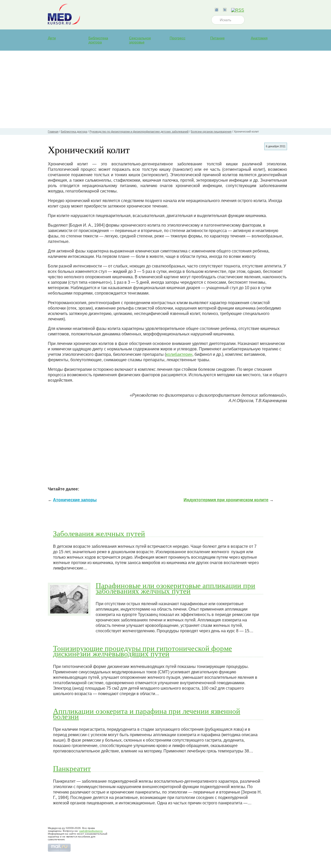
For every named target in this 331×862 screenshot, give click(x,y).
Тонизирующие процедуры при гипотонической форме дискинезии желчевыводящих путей (142, 650)
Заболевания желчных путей (99, 533)
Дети (52, 38)
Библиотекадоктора (98, 40)
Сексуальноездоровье (140, 40)
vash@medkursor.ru (91, 830)
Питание (217, 38)
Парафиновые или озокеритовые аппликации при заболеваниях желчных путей (175, 588)
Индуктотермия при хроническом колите (226, 500)
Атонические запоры (75, 500)
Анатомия (259, 38)
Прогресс (177, 38)
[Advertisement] (165, 89)
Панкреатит (72, 768)
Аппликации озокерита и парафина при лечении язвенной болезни (146, 713)
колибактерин (179, 354)
